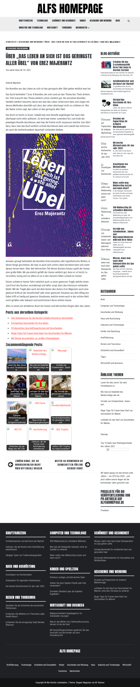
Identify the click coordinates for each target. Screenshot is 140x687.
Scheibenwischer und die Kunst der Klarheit (123, 82)
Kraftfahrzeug (26, 20)
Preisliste (105, 510)
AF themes (99, 682)
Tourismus (67, 27)
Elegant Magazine (83, 682)
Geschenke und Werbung (100, 20)
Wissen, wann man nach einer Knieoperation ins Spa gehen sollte (123, 262)
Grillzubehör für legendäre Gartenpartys (23, 580)
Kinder (83, 20)
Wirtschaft (52, 27)
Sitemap (104, 434)
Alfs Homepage (70, 8)
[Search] (129, 20)
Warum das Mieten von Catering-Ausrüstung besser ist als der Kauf (69, 623)
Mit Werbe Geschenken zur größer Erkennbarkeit (35, 338)
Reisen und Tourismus (111, 344)
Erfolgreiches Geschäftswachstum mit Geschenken (36, 328)
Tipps (103, 356)
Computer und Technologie (113, 305)
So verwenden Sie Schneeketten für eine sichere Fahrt (69, 464)
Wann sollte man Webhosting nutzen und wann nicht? (122, 185)
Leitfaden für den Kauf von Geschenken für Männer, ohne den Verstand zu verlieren (113, 589)
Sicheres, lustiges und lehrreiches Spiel (67, 577)
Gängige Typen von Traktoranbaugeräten (24, 555)
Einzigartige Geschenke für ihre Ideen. (30, 323)
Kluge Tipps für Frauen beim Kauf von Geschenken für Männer (41, 333)
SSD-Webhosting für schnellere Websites (122, 209)
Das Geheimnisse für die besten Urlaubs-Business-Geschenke (42, 318)
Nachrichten (81, 27)
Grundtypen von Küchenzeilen (120, 165)
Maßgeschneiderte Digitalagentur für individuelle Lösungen (66, 614)
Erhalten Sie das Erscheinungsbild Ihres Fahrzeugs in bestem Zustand (122, 66)
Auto (103, 299)
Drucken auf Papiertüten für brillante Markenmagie (120, 122)
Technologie (42, 20)
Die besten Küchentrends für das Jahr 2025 (123, 145)
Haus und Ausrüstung (110, 318)
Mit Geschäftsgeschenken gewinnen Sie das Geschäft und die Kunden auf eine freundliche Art (69, 633)
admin (12, 70)
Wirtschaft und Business (112, 363)
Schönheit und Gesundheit (64, 20)
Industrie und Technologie (31, 27)
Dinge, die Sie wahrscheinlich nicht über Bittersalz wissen (28, 464)
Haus (118, 20)
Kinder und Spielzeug (110, 331)
